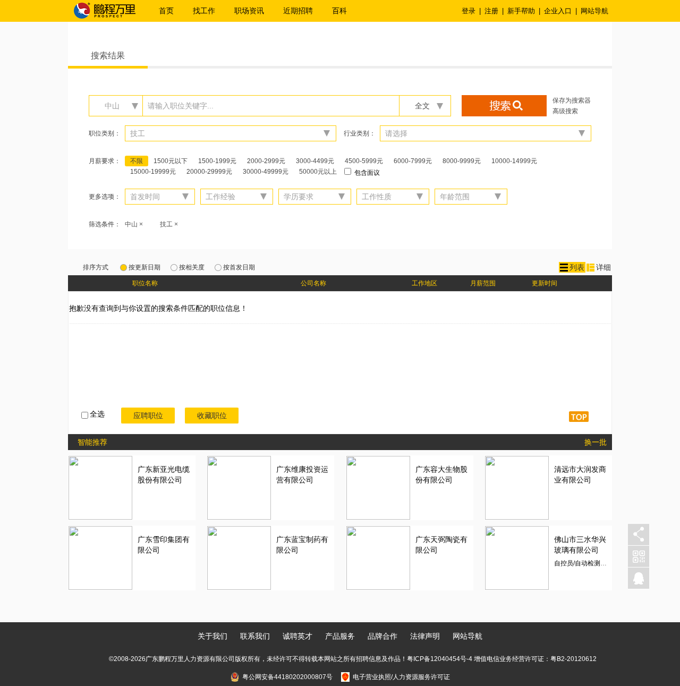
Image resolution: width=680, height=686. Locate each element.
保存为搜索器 (571, 100)
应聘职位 (148, 415)
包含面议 (366, 172)
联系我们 (255, 636)
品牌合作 (382, 636)
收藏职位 (212, 415)
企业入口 (558, 11)
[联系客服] (638, 578)
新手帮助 (521, 11)
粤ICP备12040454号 (436, 659)
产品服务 (340, 636)
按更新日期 (144, 267)
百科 (339, 10)
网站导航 (594, 11)
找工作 (204, 10)
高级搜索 (565, 111)
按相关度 (192, 267)
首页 (166, 10)
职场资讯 (249, 10)
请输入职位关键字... (181, 105)
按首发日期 (239, 267)
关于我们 (212, 636)
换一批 (595, 442)
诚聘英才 (297, 636)
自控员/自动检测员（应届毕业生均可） (609, 563)
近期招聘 (298, 10)
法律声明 (425, 636)
